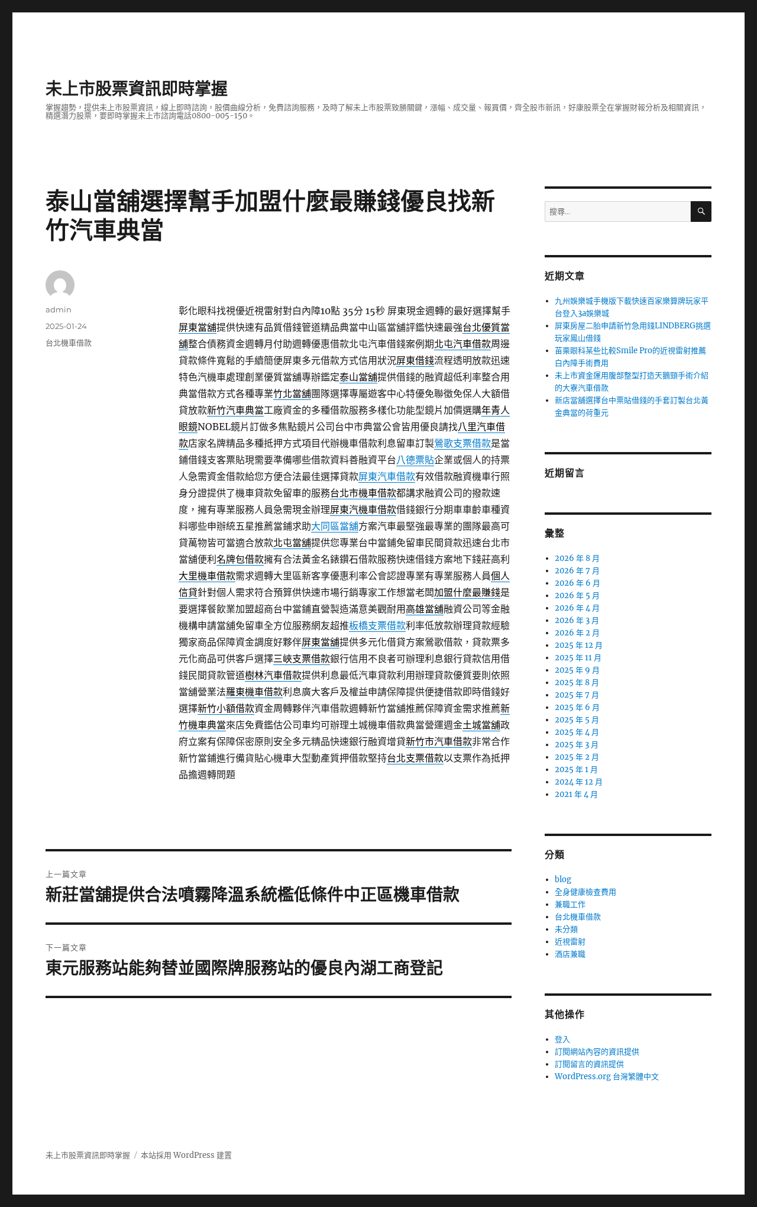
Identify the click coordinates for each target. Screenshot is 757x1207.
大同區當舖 (334, 526)
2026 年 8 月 (577, 558)
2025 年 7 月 (577, 695)
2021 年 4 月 (576, 794)
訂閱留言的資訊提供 (589, 1064)
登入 (562, 1039)
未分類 (566, 929)
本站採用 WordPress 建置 (186, 1155)
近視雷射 (570, 942)
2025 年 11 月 (578, 658)
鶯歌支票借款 (462, 443)
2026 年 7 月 (577, 571)
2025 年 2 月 (577, 757)
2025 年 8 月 (577, 682)
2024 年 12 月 (579, 782)
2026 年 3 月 (577, 620)
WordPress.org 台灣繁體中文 (607, 1077)
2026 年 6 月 (577, 583)
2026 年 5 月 (577, 595)
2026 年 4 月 (577, 608)
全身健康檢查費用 (585, 892)
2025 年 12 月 (579, 645)
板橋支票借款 (377, 625)
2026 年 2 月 (577, 633)
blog (563, 879)
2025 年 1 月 (576, 769)
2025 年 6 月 (577, 707)
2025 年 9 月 (577, 670)
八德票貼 (415, 460)
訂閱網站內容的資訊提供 (597, 1052)
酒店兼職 (570, 954)
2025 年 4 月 (577, 732)
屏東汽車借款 (386, 476)
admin (59, 309)
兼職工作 (570, 904)
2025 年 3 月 (577, 745)
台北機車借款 (69, 342)
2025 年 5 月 (577, 720)
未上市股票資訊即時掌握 (137, 89)
